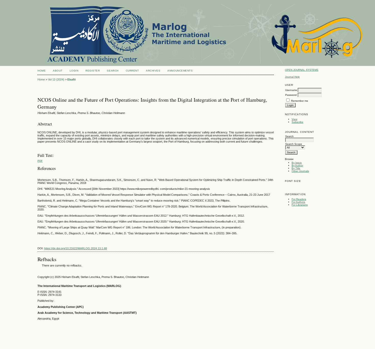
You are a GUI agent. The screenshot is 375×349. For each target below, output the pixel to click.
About (57, 70)
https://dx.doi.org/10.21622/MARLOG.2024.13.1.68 (75, 248)
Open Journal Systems (301, 69)
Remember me (299, 100)
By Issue (297, 162)
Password (291, 95)
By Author (297, 165)
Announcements (180, 70)
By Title (296, 168)
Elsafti (71, 79)
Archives (153, 70)
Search (112, 70)
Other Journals (300, 171)
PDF (40, 160)
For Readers (299, 199)
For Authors (298, 202)
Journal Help (292, 76)
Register (92, 70)
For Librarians (300, 204)
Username (291, 90)
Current (132, 70)
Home (42, 70)
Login (74, 70)
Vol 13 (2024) (56, 79)
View (294, 119)
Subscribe (297, 122)
